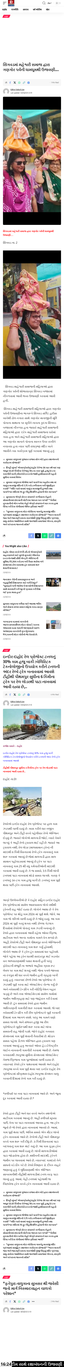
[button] (5, 3)
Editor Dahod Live (17, 89)
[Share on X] (15, 82)
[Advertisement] (32, 40)
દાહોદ (6, 16)
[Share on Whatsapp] (19, 82)
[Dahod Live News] (11, 3)
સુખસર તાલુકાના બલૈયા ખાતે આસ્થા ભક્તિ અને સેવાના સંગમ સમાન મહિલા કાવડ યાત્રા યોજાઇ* (23, 606)
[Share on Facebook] (10, 82)
